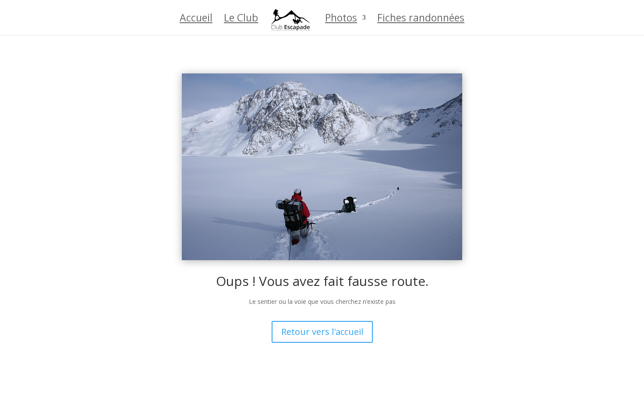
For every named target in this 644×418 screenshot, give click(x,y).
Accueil (196, 19)
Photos (341, 19)
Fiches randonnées (420, 19)
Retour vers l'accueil (322, 332)
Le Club (241, 19)
